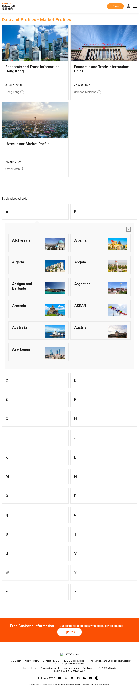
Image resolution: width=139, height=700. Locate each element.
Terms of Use (30, 668)
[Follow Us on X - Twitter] (66, 678)
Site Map (87, 668)
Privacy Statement (50, 668)
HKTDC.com (15, 660)
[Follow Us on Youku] (96, 678)
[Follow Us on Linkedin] (72, 678)
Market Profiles (55, 19)
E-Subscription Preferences (69, 663)
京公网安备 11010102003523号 (69, 670)
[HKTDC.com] (69, 654)
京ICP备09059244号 (106, 668)
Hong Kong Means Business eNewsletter (109, 660)
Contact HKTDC (51, 660)
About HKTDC (32, 660)
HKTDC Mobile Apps (73, 660)
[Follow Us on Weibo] (78, 678)
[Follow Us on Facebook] (60, 678)
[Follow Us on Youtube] (90, 678)
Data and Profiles (19, 19)
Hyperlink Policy (71, 668)
